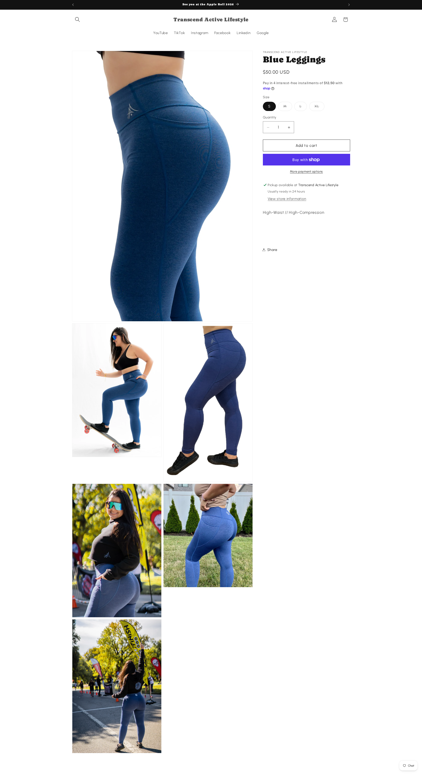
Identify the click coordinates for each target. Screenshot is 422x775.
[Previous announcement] (73, 5)
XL (319, 107)
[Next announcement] (349, 5)
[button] (77, 19)
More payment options (306, 171)
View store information (287, 199)
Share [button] (272, 250)
